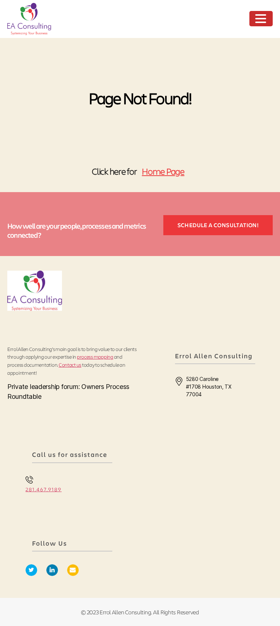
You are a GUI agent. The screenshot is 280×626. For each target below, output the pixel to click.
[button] (261, 19)
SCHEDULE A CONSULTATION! (218, 225)
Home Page (163, 171)
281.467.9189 (44, 489)
